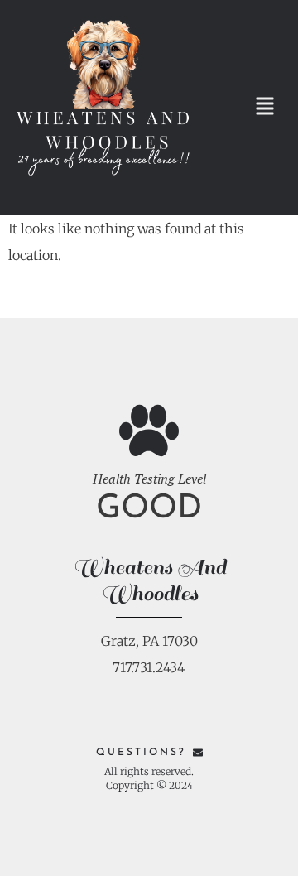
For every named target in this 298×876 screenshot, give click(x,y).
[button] (264, 108)
